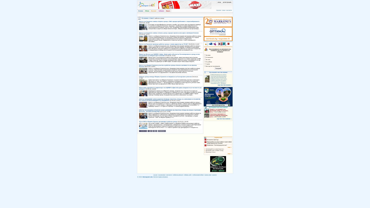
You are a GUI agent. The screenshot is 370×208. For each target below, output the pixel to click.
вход (219, 2)
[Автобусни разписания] (211, 44)
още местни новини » (225, 85)
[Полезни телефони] (229, 44)
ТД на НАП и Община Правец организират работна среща (158, 121)
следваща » (161, 131)
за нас (155, 175)
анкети (214, 175)
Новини (140, 11)
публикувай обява (198, 175)
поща (223, 10)
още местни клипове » (224, 119)
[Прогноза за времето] (207, 44)
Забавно (161, 11)
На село (208, 59)
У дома (208, 64)
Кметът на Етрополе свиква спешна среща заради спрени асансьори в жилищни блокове (169, 33)
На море (208, 55)
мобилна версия (178, 175)
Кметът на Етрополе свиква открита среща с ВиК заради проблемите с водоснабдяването (169, 21)
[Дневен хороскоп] (215, 44)
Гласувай (218, 68)
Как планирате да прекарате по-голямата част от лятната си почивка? (220, 50)
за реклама (161, 175)
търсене (218, 10)
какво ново (208, 175)
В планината (209, 57)
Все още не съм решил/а (213, 66)
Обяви (147, 11)
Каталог (153, 11)
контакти (229, 10)
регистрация (227, 2)
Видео (168, 11)
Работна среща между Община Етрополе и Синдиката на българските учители (165, 76)
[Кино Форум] (222, 44)
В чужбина (209, 61)
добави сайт (187, 175)
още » (230, 147)
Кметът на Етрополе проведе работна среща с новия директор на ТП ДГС (164, 44)
